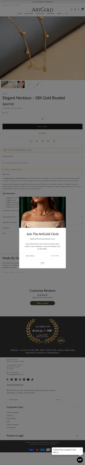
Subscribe (55, 255)
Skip (42, 262)
